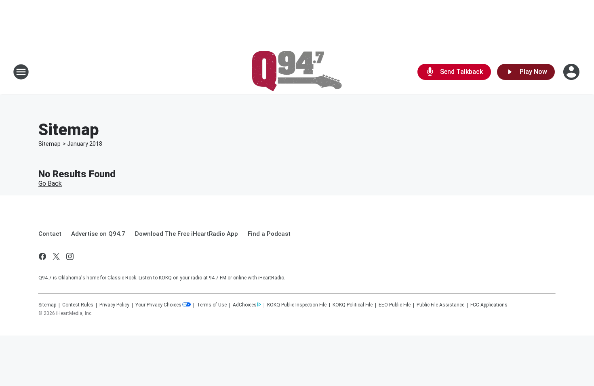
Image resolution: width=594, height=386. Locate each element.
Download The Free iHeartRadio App (186, 233)
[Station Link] (297, 72)
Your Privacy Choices (158, 305)
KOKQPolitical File (353, 305)
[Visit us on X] (56, 256)
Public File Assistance (440, 305)
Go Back (50, 183)
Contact (49, 233)
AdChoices (245, 305)
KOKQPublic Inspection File (296, 305)
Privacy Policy (114, 305)
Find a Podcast (269, 233)
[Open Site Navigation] (21, 72)
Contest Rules (77, 305)
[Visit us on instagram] (70, 256)
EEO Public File (395, 305)
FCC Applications (489, 305)
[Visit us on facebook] (42, 256)
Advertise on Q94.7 (98, 233)
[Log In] (572, 72)
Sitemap (49, 144)
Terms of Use (212, 305)
